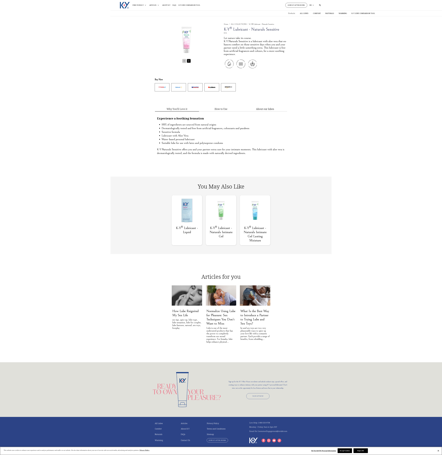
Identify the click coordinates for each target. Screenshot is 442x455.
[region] (221, 451)
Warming (343, 13)
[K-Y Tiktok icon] (279, 440)
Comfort (317, 13)
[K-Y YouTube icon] (274, 440)
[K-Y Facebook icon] (263, 440)
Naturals (329, 13)
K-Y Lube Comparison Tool (363, 13)
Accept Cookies (345, 451)
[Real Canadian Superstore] (195, 87)
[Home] (125, 5)
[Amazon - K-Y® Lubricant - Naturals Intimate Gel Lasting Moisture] (228, 87)
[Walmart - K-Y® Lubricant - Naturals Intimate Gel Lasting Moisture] (178, 87)
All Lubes (304, 13)
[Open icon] (320, 5)
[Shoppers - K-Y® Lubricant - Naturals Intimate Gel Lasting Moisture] (162, 87)
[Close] (438, 450)
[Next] (189, 61)
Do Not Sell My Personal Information (323, 451)
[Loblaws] (211, 87)
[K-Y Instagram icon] (269, 440)
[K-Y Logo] (253, 440)
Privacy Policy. (145, 450)
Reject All (360, 451)
